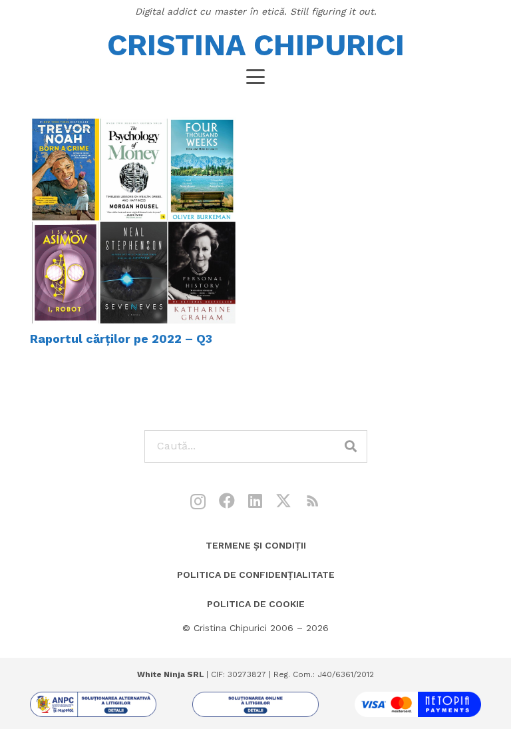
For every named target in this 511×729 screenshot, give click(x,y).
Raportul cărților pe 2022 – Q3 (121, 339)
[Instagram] (198, 501)
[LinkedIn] (255, 501)
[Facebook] (227, 501)
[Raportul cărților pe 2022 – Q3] (134, 221)
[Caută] (351, 446)
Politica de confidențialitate (256, 574)
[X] (283, 501)
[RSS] (313, 501)
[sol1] (93, 704)
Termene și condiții (256, 545)
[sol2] (255, 704)
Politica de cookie (256, 604)
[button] (256, 76)
